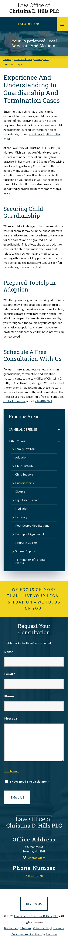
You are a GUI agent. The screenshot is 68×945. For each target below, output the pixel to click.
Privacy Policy (42, 928)
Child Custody (24, 466)
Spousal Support (25, 551)
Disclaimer (11, 771)
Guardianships (24, 483)
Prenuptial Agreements (30, 534)
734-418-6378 (28, 23)
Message (10, 718)
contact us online (14, 401)
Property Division (26, 543)
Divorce (20, 492)
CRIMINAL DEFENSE (23, 429)
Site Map (25, 928)
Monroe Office (36, 858)
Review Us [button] (34, 904)
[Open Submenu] (59, 429)
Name (8, 652)
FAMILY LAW (17, 441)
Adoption (21, 457)
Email (9, 674)
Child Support (24, 474)
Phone (9, 696)
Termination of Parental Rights (30, 561)
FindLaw (51, 934)
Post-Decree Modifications (32, 526)
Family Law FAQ (25, 449)
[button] (62, 24)
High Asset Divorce (27, 500)
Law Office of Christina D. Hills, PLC (36, 916)
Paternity (21, 517)
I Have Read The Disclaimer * (29, 782)
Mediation (21, 509)
